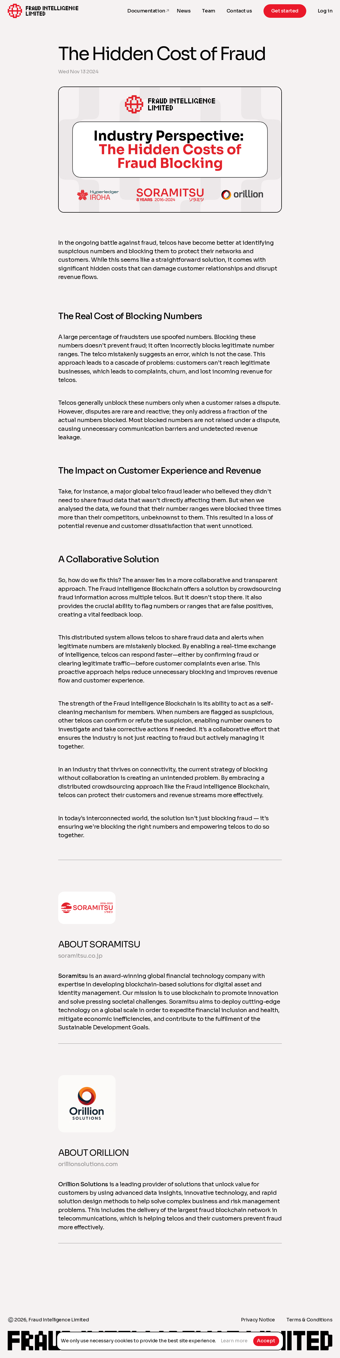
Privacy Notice (258, 1320)
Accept (266, 1341)
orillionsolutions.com (88, 1164)
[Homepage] (43, 11)
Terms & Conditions (309, 1320)
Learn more (234, 1341)
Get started (285, 11)
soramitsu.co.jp (80, 955)
